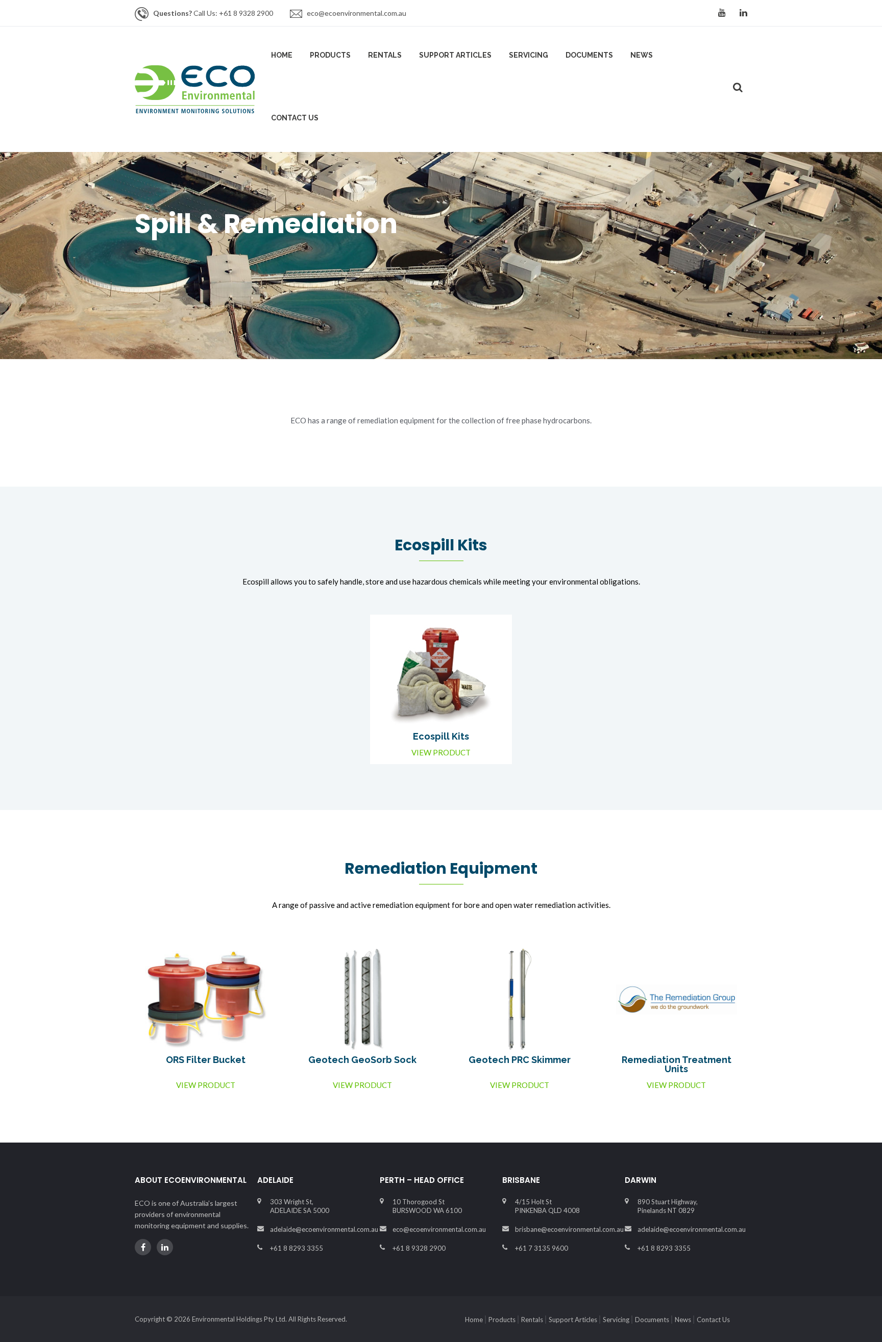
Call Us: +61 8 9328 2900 (213, 13)
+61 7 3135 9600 (541, 1248)
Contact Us (713, 1319)
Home (281, 55)
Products (330, 55)
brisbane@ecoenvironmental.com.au (569, 1229)
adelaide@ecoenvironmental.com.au (324, 1229)
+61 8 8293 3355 (296, 1248)
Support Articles (455, 55)
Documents (589, 55)
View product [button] (441, 752)
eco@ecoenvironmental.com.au (356, 13)
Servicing (528, 55)
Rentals (385, 55)
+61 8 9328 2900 (419, 1248)
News (641, 55)
